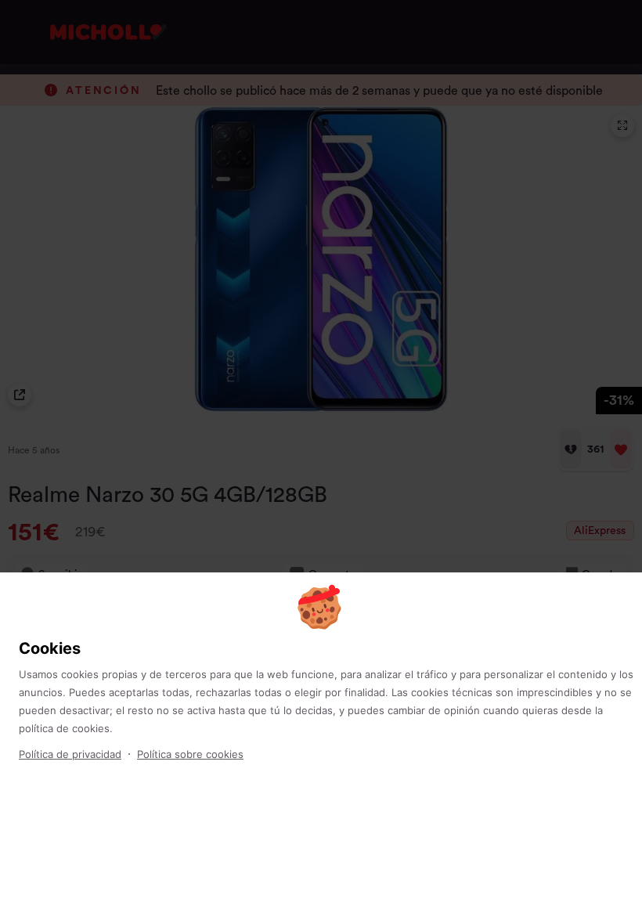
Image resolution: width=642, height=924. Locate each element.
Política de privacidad (70, 754)
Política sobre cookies (190, 754)
